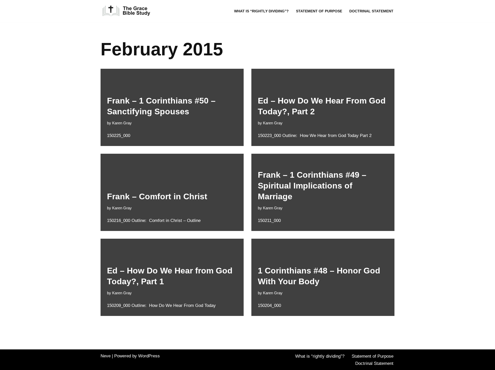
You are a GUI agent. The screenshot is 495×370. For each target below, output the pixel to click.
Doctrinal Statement (371, 11)
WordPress (149, 356)
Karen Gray (122, 123)
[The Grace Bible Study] (126, 11)
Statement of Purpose (319, 11)
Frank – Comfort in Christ (157, 196)
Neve (106, 356)
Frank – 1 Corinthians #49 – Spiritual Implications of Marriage (312, 185)
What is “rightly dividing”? (261, 11)
